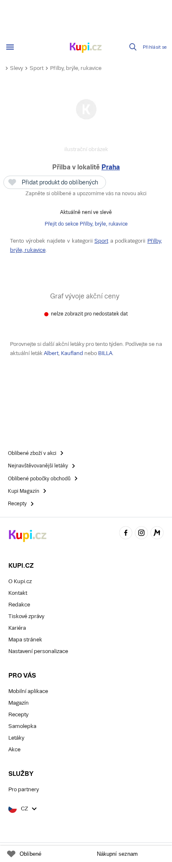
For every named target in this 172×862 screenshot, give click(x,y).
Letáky (16, 738)
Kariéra (17, 628)
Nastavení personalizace (38, 651)
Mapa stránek (25, 639)
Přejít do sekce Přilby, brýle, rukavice (86, 224)
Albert (51, 353)
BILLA (105, 353)
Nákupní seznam (117, 854)
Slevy (16, 68)
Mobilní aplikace (28, 691)
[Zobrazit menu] (10, 47)
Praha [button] (110, 167)
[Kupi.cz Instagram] (141, 534)
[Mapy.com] (157, 534)
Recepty (18, 714)
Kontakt (17, 593)
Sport (36, 68)
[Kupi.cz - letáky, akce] (86, 48)
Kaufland (72, 353)
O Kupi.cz (20, 581)
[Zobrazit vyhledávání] (133, 47)
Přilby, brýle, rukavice (75, 68)
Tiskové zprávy (26, 616)
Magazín (18, 703)
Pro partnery (23, 789)
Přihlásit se (155, 47)
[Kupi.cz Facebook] (125, 534)
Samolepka (22, 726)
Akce (14, 749)
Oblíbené (30, 854)
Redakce (19, 604)
